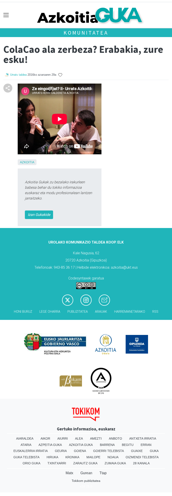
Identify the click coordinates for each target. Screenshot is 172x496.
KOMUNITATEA (86, 32)
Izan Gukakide (39, 215)
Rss (155, 312)
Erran (146, 445)
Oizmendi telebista (142, 457)
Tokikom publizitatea (86, 481)
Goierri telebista (108, 451)
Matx (69, 473)
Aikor (45, 438)
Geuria (61, 451)
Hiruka (52, 457)
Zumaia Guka (115, 463)
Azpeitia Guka (50, 445)
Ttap (103, 473)
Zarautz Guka (85, 463)
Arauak (101, 312)
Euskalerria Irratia (30, 451)
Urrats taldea (18, 74)
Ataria (26, 445)
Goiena (80, 451)
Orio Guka (31, 463)
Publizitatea (77, 312)
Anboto (115, 438)
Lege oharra (49, 312)
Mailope (93, 457)
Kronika (72, 457)
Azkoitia (27, 162)
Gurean (86, 473)
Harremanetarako (129, 312)
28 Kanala (141, 463)
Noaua (113, 457)
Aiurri (62, 438)
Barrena (107, 445)
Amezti (96, 438)
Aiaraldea (24, 438)
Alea (79, 438)
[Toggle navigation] (6, 15)
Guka (154, 451)
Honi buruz (23, 312)
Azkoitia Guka (81, 445)
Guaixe (137, 451)
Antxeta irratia (142, 438)
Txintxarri (56, 463)
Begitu (127, 445)
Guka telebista (26, 457)
